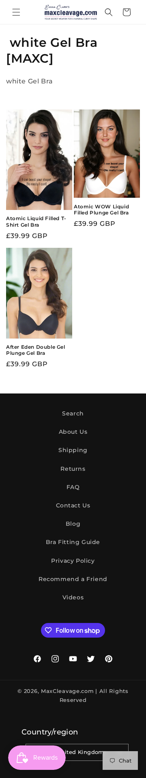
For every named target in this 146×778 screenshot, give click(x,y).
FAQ (73, 487)
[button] (16, 12)
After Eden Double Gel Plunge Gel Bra (35, 350)
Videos (73, 597)
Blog (73, 523)
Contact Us (73, 505)
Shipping (73, 450)
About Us (73, 431)
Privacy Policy (72, 560)
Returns (72, 468)
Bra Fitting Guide (73, 542)
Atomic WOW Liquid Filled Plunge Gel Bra (101, 209)
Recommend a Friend (73, 579)
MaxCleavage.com (67, 691)
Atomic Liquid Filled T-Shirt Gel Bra (36, 221)
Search (73, 413)
